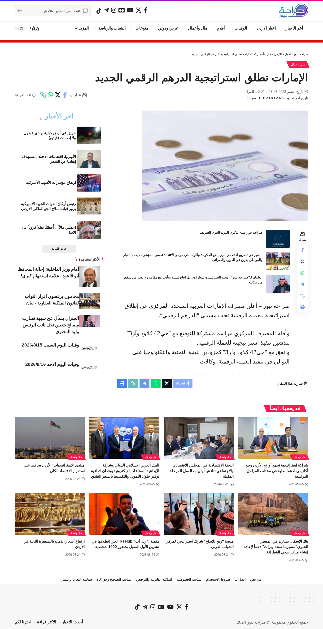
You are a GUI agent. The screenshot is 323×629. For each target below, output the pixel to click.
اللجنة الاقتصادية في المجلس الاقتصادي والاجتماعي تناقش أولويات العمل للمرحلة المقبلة (202, 470)
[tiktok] (99, 11)
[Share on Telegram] (302, 284)
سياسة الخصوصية (189, 579)
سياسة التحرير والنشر (77, 579)
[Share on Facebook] (65, 95)
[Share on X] (57, 95)
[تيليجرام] (106, 10)
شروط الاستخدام (218, 579)
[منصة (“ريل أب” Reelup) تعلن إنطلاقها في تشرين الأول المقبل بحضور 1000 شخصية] (124, 514)
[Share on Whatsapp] (50, 95)
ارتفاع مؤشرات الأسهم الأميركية (51, 182)
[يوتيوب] (130, 10)
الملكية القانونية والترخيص (154, 579)
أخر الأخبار (59, 116)
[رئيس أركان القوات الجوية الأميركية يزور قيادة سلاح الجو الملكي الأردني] (89, 206)
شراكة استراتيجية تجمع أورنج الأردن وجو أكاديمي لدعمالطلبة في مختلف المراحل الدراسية (277, 470)
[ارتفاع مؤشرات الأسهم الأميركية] (89, 183)
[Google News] (121, 10)
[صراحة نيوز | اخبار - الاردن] (293, 11)
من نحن (255, 579)
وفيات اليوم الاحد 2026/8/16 (52, 364)
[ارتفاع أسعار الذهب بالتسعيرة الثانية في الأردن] (50, 514)
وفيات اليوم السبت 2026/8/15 (50, 344)
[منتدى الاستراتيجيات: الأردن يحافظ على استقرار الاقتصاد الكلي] (50, 438)
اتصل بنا (240, 579)
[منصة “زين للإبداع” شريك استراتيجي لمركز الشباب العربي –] (199, 514)
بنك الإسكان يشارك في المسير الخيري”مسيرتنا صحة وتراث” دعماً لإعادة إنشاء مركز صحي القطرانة (276, 546)
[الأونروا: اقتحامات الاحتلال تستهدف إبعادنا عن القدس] (89, 159)
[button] (34, 28)
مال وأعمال (298, 64)
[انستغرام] (113, 10)
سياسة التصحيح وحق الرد (113, 579)
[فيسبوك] (145, 10)
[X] (139, 10)
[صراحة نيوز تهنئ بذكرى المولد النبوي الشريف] (278, 239)
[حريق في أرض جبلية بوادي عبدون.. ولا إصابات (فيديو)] (89, 135)
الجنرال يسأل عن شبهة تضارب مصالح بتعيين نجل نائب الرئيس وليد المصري (50, 325)
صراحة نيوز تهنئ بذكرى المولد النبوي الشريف (231, 232)
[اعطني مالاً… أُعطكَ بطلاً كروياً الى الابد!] (89, 230)
